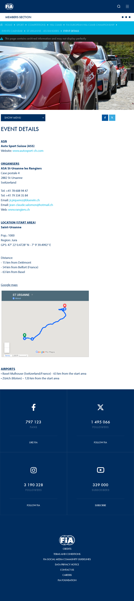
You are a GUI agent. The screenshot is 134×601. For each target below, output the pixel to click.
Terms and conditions (67, 554)
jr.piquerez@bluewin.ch (24, 200)
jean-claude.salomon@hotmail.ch (31, 205)
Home (8, 25)
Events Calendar (12, 31)
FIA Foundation (67, 580)
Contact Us (67, 569)
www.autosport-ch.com (28, 151)
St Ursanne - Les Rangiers (43, 31)
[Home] (27, 6)
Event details (71, 31)
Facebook (105, 118)
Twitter (112, 118)
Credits (67, 548)
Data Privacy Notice (67, 564)
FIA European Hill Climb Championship (90, 25)
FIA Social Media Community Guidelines (67, 559)
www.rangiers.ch (19, 209)
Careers (67, 575)
